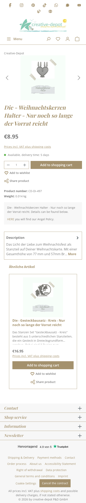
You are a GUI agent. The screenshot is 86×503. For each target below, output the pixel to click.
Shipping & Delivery (21, 457)
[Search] (48, 39)
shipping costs (50, 491)
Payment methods (49, 457)
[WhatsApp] (56, 6)
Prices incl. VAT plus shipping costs (27, 147)
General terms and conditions (35, 476)
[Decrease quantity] (8, 165)
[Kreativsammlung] (50, 12)
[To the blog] (39, 12)
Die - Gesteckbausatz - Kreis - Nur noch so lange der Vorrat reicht (38, 322)
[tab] (43, 245)
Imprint (63, 476)
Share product (19, 181)
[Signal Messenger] (67, 6)
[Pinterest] (33, 6)
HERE (10, 219)
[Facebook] (10, 6)
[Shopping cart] (77, 39)
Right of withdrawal (29, 470)
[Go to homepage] (43, 25)
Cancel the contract (55, 483)
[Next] (79, 77)
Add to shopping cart (56, 165)
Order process (16, 464)
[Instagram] (21, 6)
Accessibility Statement (60, 464)
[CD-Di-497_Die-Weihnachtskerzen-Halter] (42, 77)
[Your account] (67, 39)
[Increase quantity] (25, 165)
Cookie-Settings (26, 483)
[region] (43, 77)
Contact (70, 457)
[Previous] (7, 77)
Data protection (56, 470)
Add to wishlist (20, 173)
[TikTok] (44, 6)
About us (36, 464)
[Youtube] (79, 6)
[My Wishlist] (58, 39)
